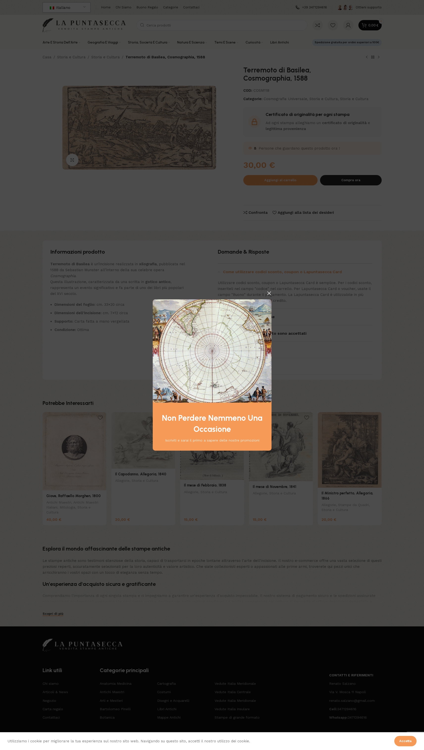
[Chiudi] (269, 293)
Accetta (405, 741)
